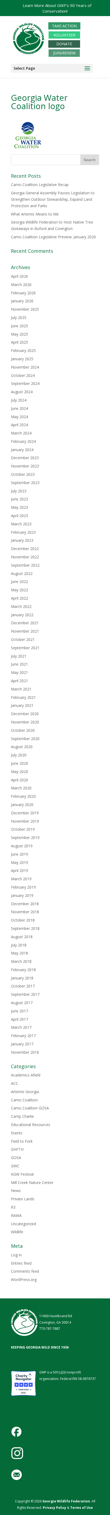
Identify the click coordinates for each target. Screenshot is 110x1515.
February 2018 (23, 969)
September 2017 (25, 994)
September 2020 (25, 738)
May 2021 (19, 672)
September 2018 (25, 928)
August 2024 (22, 391)
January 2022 (22, 614)
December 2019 (25, 812)
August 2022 (22, 573)
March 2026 (21, 284)
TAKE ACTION (64, 25)
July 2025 (18, 317)
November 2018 (25, 911)
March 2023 (21, 523)
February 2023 (23, 532)
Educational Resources (30, 1124)
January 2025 (22, 358)
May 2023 (19, 507)
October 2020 (23, 730)
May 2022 (19, 589)
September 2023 (25, 482)
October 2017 (23, 986)
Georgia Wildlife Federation (66, 1501)
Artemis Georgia (25, 1091)
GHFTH (17, 1149)
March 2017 (21, 1027)
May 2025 (19, 334)
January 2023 (22, 540)
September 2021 (25, 647)
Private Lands (22, 1198)
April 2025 (19, 342)
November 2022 (25, 556)
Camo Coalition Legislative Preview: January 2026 (53, 236)
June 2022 (19, 581)
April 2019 (19, 870)
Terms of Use (81, 1507)
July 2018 (18, 945)
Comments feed (25, 1271)
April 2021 (19, 680)
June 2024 (19, 408)
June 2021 (19, 664)
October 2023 (23, 474)
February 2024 (23, 441)
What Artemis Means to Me (35, 214)
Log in (16, 1254)
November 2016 (25, 1052)
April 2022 (19, 598)
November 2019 (25, 821)
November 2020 (25, 722)
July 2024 (18, 400)
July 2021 (18, 656)
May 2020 (19, 771)
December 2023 (25, 457)
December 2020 (25, 713)
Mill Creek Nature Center (32, 1182)
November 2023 (25, 466)
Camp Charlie (22, 1116)
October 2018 (23, 920)
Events (16, 1132)
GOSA (16, 1157)
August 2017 (22, 1002)
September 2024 (25, 383)
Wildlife (17, 1231)
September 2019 (25, 837)
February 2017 (23, 1035)
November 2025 (25, 309)
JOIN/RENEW (64, 52)
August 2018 (22, 936)
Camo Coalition (24, 1099)
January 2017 (22, 1043)
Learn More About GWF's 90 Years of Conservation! (57, 8)
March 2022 (21, 606)
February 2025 (23, 350)
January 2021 (22, 705)
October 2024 (23, 375)
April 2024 (19, 424)
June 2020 (19, 763)
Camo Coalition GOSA (30, 1108)
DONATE (64, 44)
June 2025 (19, 325)
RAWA (16, 1215)
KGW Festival (22, 1174)
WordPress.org (24, 1279)
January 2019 (22, 895)
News (16, 1190)
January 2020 (22, 804)
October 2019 (23, 829)
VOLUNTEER (64, 35)
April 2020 (19, 779)
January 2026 (22, 300)
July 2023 (18, 490)
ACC (14, 1083)
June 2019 (19, 854)
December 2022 (25, 548)
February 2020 (23, 796)
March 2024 (21, 433)
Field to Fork (22, 1141)
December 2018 (25, 903)
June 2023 (19, 499)
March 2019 (21, 878)
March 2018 (21, 961)
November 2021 (25, 631)
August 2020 (22, 746)
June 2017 (19, 1010)
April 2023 (19, 515)
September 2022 (25, 565)
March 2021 (21, 689)
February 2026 (23, 292)
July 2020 (18, 755)
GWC (15, 1165)
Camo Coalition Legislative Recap (40, 184)
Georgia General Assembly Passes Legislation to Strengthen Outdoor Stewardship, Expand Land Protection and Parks (53, 199)
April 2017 (19, 1019)
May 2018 (19, 953)
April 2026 (19, 276)
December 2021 (25, 622)
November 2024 (25, 367)
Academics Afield (25, 1075)
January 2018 (22, 978)
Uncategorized (23, 1223)
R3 (13, 1207)
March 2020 (21, 787)
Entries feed (21, 1263)
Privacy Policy (54, 1507)
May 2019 (19, 862)
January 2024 (22, 449)
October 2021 (23, 639)
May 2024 (19, 416)
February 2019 (23, 887)
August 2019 (22, 845)
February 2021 (23, 697)
